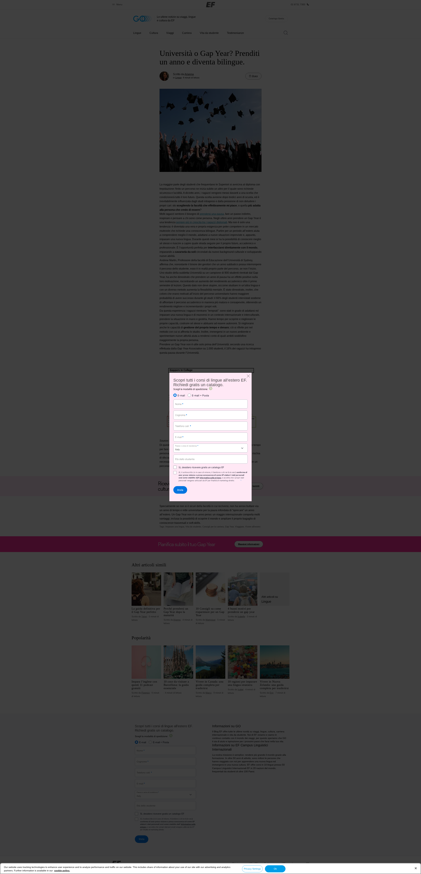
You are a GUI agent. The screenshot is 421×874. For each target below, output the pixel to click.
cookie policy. (62, 870)
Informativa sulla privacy (210, 478)
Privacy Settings (252, 868)
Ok (275, 868)
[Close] (415, 868)
